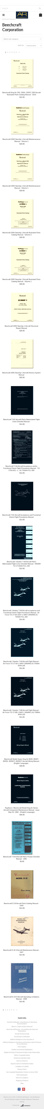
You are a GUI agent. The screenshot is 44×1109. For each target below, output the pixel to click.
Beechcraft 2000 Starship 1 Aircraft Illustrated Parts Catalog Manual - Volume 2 (21, 234)
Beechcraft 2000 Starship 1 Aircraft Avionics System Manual (21, 374)
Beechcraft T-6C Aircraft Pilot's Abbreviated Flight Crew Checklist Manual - (21, 420)
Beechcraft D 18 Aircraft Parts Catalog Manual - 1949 (21, 904)
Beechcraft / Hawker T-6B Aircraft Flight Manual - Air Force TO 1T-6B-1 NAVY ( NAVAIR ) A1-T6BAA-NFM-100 (21, 712)
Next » (16, 1010)
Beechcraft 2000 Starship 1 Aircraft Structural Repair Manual (21, 327)
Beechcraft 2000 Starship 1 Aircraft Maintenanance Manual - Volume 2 (21, 140)
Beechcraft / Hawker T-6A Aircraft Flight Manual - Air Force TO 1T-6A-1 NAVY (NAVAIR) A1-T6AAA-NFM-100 (21, 663)
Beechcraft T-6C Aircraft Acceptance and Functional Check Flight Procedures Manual (21, 516)
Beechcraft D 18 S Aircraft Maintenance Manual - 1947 (21, 951)
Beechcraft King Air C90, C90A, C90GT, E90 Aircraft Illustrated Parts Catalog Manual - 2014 (21, 94)
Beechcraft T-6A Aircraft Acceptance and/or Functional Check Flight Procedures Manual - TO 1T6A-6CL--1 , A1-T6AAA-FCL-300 (21, 468)
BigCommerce (26, 1105)
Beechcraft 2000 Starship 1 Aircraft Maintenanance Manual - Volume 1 (21, 187)
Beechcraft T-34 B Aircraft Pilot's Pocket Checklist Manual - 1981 (21, 858)
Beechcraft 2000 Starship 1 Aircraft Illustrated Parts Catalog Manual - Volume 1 (21, 280)
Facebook (19, 1089)
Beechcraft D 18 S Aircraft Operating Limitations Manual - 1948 (21, 998)
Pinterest (23, 1089)
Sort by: (21, 45)
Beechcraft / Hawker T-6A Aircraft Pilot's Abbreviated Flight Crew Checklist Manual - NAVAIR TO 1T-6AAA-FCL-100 (21, 564)
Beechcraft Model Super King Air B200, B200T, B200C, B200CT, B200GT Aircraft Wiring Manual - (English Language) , (21, 761)
